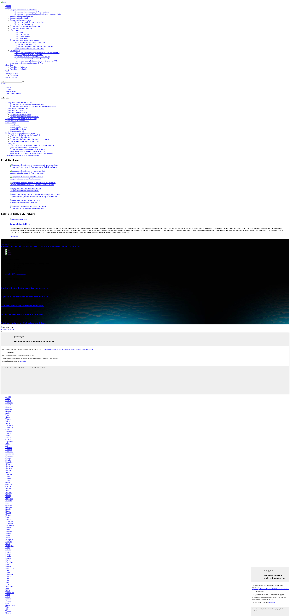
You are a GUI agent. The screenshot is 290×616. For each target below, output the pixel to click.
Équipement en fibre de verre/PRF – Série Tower (32, 57)
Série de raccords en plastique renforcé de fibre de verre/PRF (36, 61)
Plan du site (5, 244)
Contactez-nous (11, 77)
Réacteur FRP (74, 246)
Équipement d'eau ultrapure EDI (21, 28)
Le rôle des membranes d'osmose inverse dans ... (23, 314)
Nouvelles (9, 65)
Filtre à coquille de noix (22, 34)
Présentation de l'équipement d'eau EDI (24, 202)
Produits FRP (15, 51)
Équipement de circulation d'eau (21, 16)
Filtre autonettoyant (21, 38)
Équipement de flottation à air (25, 44)
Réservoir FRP (19, 246)
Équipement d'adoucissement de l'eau (23, 10)
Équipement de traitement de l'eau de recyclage (27, 173)
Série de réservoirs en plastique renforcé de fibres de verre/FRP (36, 53)
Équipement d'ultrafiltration (19, 18)
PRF (67, 246)
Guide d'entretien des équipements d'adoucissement (24, 288)
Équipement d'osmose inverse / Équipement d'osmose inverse (32, 185)
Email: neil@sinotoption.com (15, 274)
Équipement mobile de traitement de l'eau (29, 22)
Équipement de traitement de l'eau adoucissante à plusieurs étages (37, 14)
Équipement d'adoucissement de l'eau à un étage (31, 12)
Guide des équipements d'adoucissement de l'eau (23, 323)
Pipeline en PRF (32, 246)
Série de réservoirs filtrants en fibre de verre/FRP (31, 59)
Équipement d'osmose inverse (20, 20)
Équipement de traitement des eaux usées (24, 40)
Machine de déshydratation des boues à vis (29, 42)
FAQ (7, 71)
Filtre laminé (18, 32)
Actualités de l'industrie (18, 69)
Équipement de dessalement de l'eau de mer (25, 26)
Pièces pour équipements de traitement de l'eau (26, 63)
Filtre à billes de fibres (22, 36)
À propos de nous (11, 73)
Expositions (14, 75)
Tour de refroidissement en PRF (52, 246)
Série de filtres (15, 30)
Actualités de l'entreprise (18, 67)
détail (17, 236)
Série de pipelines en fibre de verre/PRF (28, 55)
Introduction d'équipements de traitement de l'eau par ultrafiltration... (34, 197)
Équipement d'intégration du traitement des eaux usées (33, 47)
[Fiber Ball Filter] (19, 219)
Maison (8, 6)
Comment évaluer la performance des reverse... (22, 305)
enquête (13, 236)
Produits (8, 8)
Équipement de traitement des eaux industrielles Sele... (26, 297)
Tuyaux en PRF (7, 246)
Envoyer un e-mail (7, 329)
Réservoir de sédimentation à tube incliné (29, 49)
